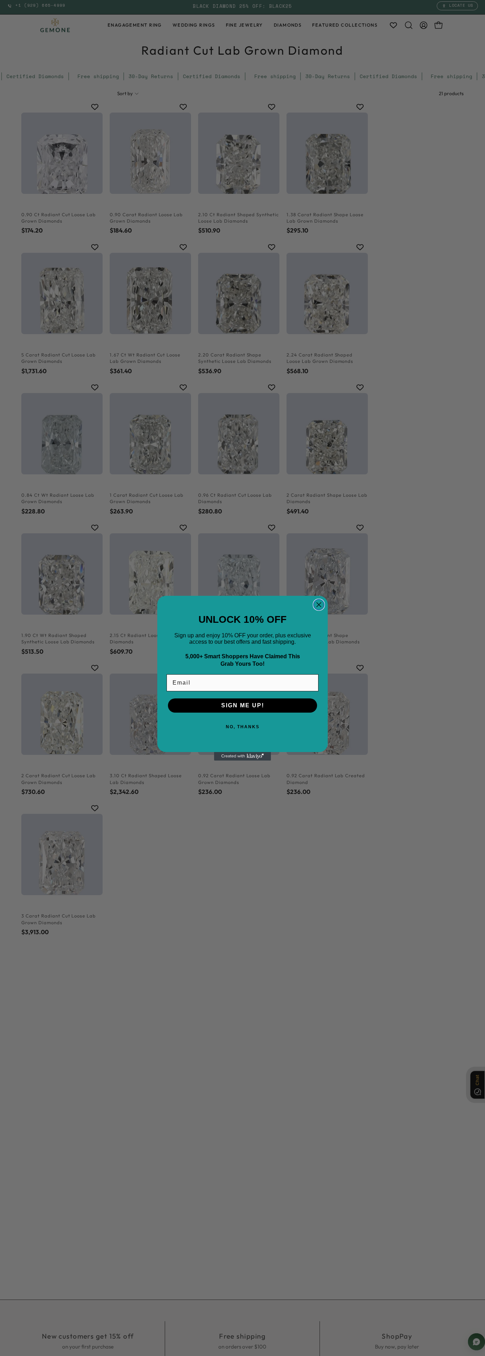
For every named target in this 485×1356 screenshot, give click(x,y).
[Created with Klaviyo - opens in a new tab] (242, 756)
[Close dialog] (319, 604)
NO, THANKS (243, 726)
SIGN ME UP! (242, 705)
